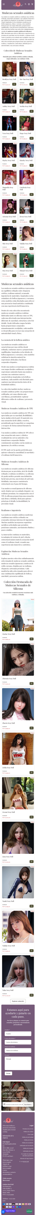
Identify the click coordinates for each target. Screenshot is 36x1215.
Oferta (15, 62)
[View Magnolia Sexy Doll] (9, 177)
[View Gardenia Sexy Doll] (26, 177)
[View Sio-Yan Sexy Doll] (26, 69)
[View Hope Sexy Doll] (26, 123)
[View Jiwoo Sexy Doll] (26, 206)
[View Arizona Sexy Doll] (9, 206)
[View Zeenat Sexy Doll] (18, 793)
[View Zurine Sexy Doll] (18, 615)
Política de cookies (28, 1131)
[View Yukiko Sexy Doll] (26, 233)
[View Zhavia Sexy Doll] (18, 704)
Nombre (7, 1030)
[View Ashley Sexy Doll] (9, 96)
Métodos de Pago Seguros (26, 1158)
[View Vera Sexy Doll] (9, 123)
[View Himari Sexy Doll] (26, 260)
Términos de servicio (28, 1129)
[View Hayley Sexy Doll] (9, 150)
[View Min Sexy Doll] (9, 233)
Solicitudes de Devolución (26, 1145)
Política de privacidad (27, 1137)
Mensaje (7, 1055)
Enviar (8, 1073)
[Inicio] (18, 4)
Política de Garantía (28, 1148)
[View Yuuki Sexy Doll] (18, 882)
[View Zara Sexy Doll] (18, 838)
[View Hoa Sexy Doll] (9, 260)
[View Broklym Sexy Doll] (9, 69)
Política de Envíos (28, 1140)
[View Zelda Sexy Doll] (18, 749)
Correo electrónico (10, 1038)
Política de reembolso (27, 1143)
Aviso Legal (30, 1134)
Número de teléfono (10, 1046)
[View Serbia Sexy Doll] (26, 96)
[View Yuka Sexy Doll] (18, 971)
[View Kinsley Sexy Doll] (26, 150)
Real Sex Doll (26, 1161)
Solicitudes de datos (28, 1151)
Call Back (29, 1211)
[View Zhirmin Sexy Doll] (18, 660)
